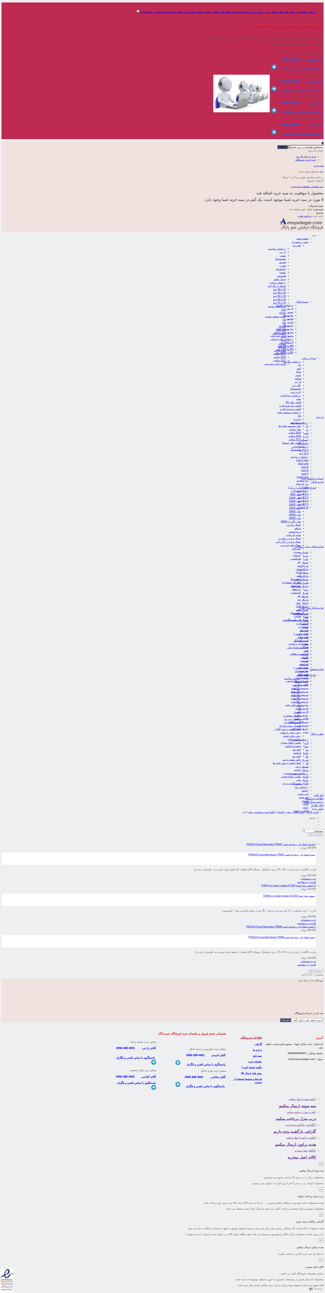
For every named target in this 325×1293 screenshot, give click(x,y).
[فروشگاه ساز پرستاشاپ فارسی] (316, 1289)
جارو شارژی (302, 677)
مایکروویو (303, 576)
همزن (305, 593)
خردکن (304, 599)
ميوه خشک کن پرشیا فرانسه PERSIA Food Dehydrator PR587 (281, 854)
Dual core (303, 463)
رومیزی (297, 552)
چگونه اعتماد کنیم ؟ (251, 1067)
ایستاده (297, 555)
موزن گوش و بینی (291, 783)
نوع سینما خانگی (284, 328)
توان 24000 (295, 508)
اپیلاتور (297, 769)
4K (284, 319)
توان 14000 (295, 501)
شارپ (283, 265)
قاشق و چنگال (301, 681)
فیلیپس (282, 262)
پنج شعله (296, 589)
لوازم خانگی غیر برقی (312, 607)
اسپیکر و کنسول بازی (312, 478)
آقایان (305, 777)
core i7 (304, 473)
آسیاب (305, 603)
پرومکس (296, 688)
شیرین (305, 760)
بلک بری (296, 385)
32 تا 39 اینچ (279, 289)
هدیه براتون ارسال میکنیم (295, 1144)
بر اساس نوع (301, 787)
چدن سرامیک (301, 640)
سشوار (297, 712)
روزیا (298, 702)
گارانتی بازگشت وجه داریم (294, 1131)
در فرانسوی (295, 531)
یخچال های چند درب (290, 545)
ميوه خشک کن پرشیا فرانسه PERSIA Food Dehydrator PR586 (281, 937)
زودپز (305, 555)
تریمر (298, 766)
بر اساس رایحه (300, 739)
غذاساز (304, 596)
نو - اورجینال (302, 483)
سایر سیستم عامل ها (290, 426)
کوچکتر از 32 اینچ (277, 286)
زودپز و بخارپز (301, 715)
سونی (283, 255)
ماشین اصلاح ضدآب (290, 742)
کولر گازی (296, 491)
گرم (306, 743)
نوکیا (298, 371)
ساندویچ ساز (301, 579)
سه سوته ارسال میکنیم (297, 1106)
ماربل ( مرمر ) (301, 634)
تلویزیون (296, 245)
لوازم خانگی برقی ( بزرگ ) (302, 487)
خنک (306, 746)
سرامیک (304, 630)
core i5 (304, 470)
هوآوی (298, 378)
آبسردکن (296, 548)
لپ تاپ (319, 417)
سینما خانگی (301, 301)
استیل (305, 627)
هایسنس (281, 275)
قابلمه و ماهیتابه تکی (297, 647)
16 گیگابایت (302, 507)
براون (298, 681)
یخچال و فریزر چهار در (289, 538)
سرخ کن (304, 565)
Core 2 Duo (302, 460)
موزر (298, 705)
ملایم (305, 753)
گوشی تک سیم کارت (290, 405)
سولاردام (303, 572)
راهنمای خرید (255, 1061)
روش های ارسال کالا (251, 1073)
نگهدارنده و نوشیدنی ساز (295, 620)
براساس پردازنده (299, 456)
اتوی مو (297, 749)
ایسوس (304, 439)
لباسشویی (295, 592)
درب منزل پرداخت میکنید (296, 1119)
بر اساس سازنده (277, 248)
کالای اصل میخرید (302, 1157)
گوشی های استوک (291, 442)
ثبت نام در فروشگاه (305, 159)
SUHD (282, 326)
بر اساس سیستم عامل (289, 412)
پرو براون (296, 695)
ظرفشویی (295, 558)
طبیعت (304, 766)
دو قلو (298, 528)
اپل (299, 365)
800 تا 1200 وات (284, 349)
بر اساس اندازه (278, 282)
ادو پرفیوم (303, 793)
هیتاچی (297, 616)
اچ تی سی (295, 392)
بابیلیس (297, 698)
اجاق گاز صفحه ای (291, 582)
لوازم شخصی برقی (306, 675)
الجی (298, 575)
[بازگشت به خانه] (322, 812)
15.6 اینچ (303, 453)
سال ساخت (295, 429)
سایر (306, 644)
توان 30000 (295, 514)
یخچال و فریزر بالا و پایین (288, 541)
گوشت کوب (302, 610)
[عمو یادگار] (301, 229)
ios (299, 415)
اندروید (297, 419)
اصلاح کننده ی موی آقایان (287, 729)
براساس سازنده (292, 678)
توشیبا (282, 272)
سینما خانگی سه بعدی (281, 335)
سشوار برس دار (292, 719)
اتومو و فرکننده (293, 746)
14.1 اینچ (303, 450)
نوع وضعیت (302, 480)
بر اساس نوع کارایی (290, 395)
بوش (298, 568)
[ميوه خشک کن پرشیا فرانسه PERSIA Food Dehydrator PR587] (281, 844)
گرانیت (304, 623)
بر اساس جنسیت (299, 773)
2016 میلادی (279, 357)
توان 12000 (295, 497)
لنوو (299, 368)
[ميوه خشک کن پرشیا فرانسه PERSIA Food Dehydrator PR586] (281, 926)
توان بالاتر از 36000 (291, 521)
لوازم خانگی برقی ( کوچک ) (309, 546)
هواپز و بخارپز (301, 582)
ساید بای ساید (293, 535)
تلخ (306, 756)
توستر (305, 562)
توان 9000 (295, 494)
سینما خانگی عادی (283, 332)
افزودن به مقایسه (306, 882)
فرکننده (297, 752)
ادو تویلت (303, 797)
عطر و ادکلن (316, 733)
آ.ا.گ (298, 572)
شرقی (305, 770)
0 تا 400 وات (286, 342)
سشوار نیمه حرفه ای (290, 725)
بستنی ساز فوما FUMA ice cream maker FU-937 (289, 895)
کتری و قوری (301, 708)
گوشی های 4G (293, 402)
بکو (299, 562)
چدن (306, 617)
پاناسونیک (281, 269)
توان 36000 (295, 518)
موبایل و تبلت (309, 358)
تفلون (305, 620)
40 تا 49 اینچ (279, 292)
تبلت (298, 398)
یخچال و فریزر (293, 524)
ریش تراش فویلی (291, 736)
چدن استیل (302, 637)
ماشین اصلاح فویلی (291, 776)
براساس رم (302, 490)
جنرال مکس (279, 279)
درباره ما (257, 1049)
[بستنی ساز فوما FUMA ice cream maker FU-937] (288, 885)
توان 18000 (295, 504)
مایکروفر (303, 569)
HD (284, 323)
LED (283, 309)
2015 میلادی (294, 432)
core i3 (304, 467)
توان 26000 (295, 511)
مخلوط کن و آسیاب (298, 643)
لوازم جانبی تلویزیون (275, 363)
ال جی (282, 252)
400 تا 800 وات (285, 345)
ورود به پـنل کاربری (306, 156)
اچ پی (305, 436)
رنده (306, 589)
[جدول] (315, 821)
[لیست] (315, 824)
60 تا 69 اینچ (279, 299)
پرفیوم (305, 790)
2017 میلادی (279, 360)
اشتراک (285, 1020)
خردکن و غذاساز (300, 586)
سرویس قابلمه (300, 613)
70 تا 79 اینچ (279, 303)
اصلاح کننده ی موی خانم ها (287, 763)
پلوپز (306, 559)
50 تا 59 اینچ (279, 296)
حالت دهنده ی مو (292, 759)
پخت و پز (303, 552)
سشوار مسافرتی (292, 715)
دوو (299, 565)
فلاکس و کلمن (301, 718)
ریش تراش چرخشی (290, 732)
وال (299, 708)
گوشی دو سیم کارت (290, 409)
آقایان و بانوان (301, 783)
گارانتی (258, 1044)
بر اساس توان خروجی (281, 339)
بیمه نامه (257, 1055)
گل (306, 763)
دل (307, 429)
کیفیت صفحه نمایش (275, 316)
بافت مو (296, 756)
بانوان (305, 780)
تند (307, 749)
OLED (282, 313)
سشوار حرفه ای (292, 722)
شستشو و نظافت (299, 654)
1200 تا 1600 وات (284, 352)
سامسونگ (280, 259)
